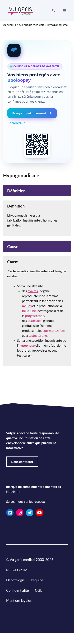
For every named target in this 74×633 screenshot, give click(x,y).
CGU (38, 590)
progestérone (34, 316)
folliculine (29, 311)
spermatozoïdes (54, 330)
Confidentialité (17, 590)
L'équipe (37, 580)
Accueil (8, 24)
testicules (35, 320)
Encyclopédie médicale (29, 24)
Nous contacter (22, 461)
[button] (53, 10)
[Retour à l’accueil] (20, 10)
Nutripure (13, 491)
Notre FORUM (16, 570)
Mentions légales (18, 600)
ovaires (33, 291)
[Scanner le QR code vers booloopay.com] (37, 144)
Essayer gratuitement (29, 113)
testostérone (38, 335)
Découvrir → (16, 123)
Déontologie (15, 580)
